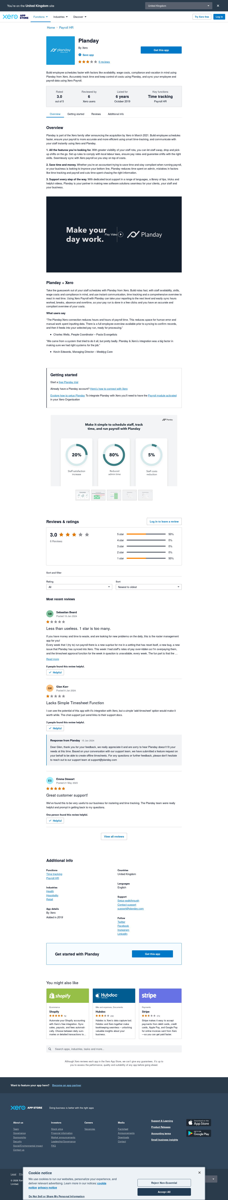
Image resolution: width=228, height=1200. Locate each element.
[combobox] (118, 1049)
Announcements (126, 1133)
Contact (122, 1141)
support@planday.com (131, 908)
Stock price (57, 1129)
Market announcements (63, 1137)
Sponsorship (19, 1137)
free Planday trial (68, 382)
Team (16, 1129)
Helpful (57, 672)
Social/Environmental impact (28, 1145)
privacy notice (47, 1187)
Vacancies (89, 1129)
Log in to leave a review (164, 521)
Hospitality (52, 895)
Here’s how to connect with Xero (109, 388)
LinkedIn (122, 934)
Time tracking (54, 874)
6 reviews (104, 62)
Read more (52, 659)
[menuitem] (41, 16)
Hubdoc (100, 1011)
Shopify (54, 1011)
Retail (49, 899)
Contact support (127, 904)
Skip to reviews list (67, 537)
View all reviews (114, 836)
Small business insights (164, 1139)
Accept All (164, 1192)
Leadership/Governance (63, 1141)
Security (17, 1141)
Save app (88, 55)
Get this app (161, 50)
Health (50, 891)
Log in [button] (219, 16)
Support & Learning (162, 1120)
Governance (19, 1133)
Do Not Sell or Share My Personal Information (57, 1196)
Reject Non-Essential (164, 1183)
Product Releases (160, 1127)
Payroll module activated (162, 395)
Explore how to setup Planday (67, 395)
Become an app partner (66, 1085)
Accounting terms (161, 1133)
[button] (114, 234)
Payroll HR (52, 878)
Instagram (123, 930)
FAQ (53, 1145)
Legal (13, 1174)
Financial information (61, 1133)
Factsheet (123, 1129)
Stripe (145, 1011)
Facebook (123, 926)
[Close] (218, 6)
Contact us (18, 1149)
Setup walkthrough (128, 900)
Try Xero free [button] (202, 16)
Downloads (123, 1137)
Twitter (121, 922)
